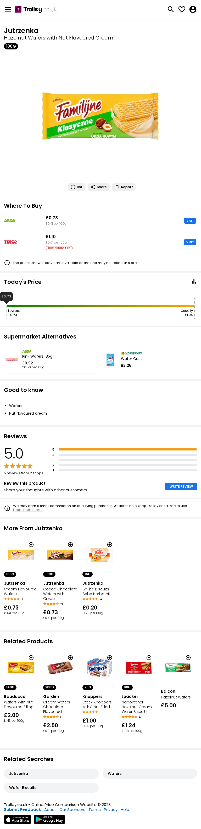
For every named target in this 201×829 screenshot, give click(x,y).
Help (125, 809)
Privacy (111, 809)
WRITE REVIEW (181, 486)
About (50, 809)
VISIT (190, 220)
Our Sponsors (72, 809)
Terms (94, 809)
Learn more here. (27, 509)
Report (127, 186)
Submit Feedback (22, 809)
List (79, 186)
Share (102, 186)
